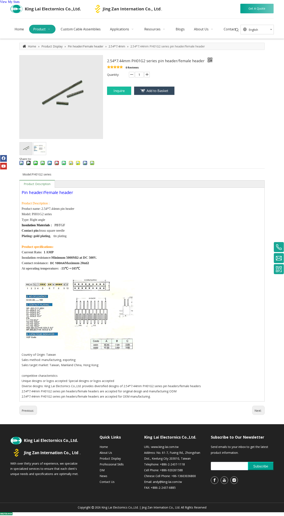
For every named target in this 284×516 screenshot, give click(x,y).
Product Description (37, 184)
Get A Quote (256, 8)
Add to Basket (157, 90)
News (103, 476)
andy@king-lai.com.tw (167, 482)
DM (102, 470)
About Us (106, 453)
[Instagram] (234, 480)
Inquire (119, 90)
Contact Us (107, 482)
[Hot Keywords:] (237, 30)
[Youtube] (3, 166)
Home (104, 447)
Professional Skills (112, 464)
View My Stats (10, 2)
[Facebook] (3, 158)
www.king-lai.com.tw (165, 447)
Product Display (110, 458)
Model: (27, 174)
